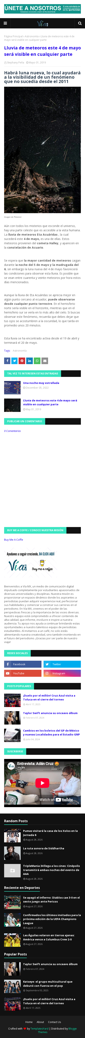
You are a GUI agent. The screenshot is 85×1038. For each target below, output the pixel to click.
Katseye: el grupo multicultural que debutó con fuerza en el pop (47, 984)
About (40, 1022)
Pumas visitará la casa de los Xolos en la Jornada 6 (50, 833)
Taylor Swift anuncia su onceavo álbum (50, 713)
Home (29, 1022)
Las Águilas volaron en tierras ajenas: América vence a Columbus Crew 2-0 (49, 937)
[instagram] (62, 673)
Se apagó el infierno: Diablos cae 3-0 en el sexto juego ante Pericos (51, 900)
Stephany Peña (15, 62)
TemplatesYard (39, 1028)
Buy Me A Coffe (13, 539)
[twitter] (62, 664)
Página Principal (13, 36)
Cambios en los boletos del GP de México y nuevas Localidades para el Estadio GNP (51, 732)
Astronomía (32, 36)
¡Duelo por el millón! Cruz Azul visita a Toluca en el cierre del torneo (49, 697)
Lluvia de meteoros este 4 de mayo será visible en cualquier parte (50, 402)
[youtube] (22, 673)
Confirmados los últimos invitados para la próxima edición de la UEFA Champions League (52, 919)
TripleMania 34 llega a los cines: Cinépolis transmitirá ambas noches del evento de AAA (51, 870)
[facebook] (22, 664)
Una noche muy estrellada (41, 383)
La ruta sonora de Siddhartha (43, 848)
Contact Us (54, 1022)
